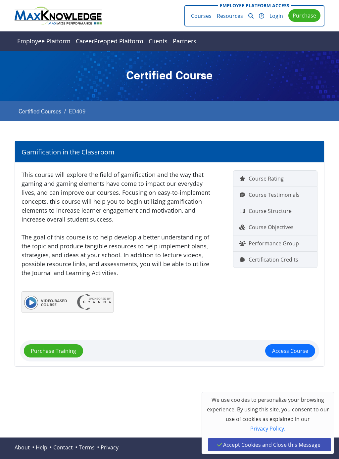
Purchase (304, 15)
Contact (63, 447)
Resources (230, 15)
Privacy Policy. (267, 428)
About (22, 447)
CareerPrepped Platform (109, 41)
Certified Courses (40, 111)
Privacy (110, 447)
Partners (184, 41)
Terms (87, 447)
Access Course (290, 350)
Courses (201, 15)
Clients (158, 41)
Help (41, 447)
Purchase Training (53, 350)
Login (276, 15)
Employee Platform (44, 41)
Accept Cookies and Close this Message (271, 444)
